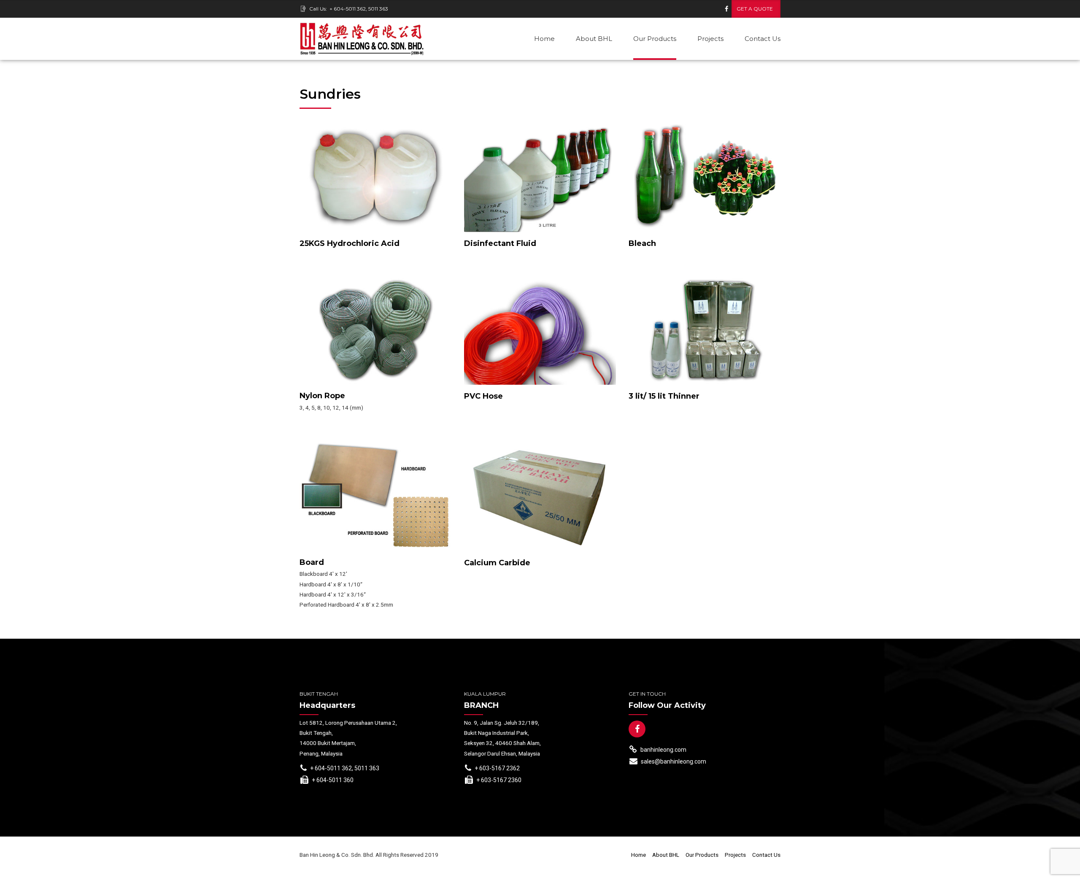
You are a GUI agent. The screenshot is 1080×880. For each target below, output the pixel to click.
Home (544, 39)
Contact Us (762, 39)
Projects (710, 39)
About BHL (594, 39)
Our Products (654, 39)
